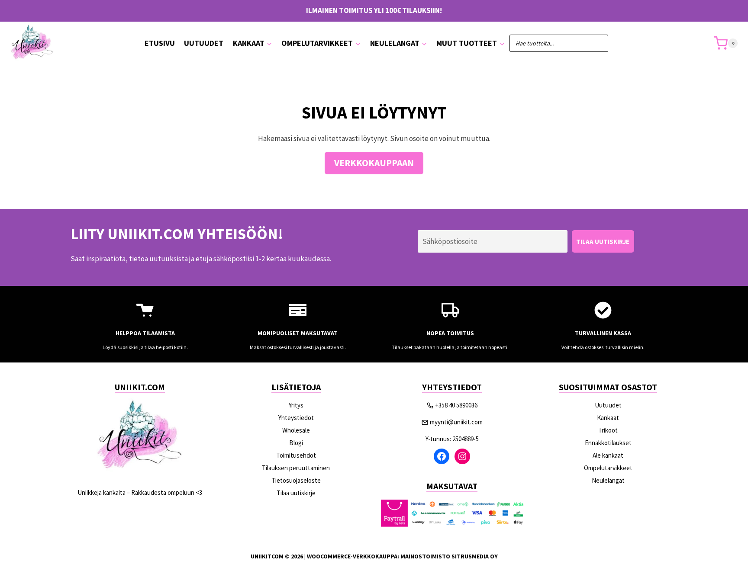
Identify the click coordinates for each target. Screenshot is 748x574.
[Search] (597, 43)
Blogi (296, 443)
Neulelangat (608, 480)
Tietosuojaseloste (296, 480)
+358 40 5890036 (456, 405)
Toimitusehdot (296, 455)
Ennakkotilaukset (608, 443)
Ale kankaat (608, 455)
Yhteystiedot (296, 418)
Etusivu (160, 43)
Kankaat (608, 418)
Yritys (296, 405)
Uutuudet (203, 43)
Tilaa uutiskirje (296, 493)
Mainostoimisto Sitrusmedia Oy (449, 556)
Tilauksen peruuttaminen (296, 468)
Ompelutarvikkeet (608, 468)
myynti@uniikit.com (456, 422)
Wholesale (296, 430)
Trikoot (608, 430)
